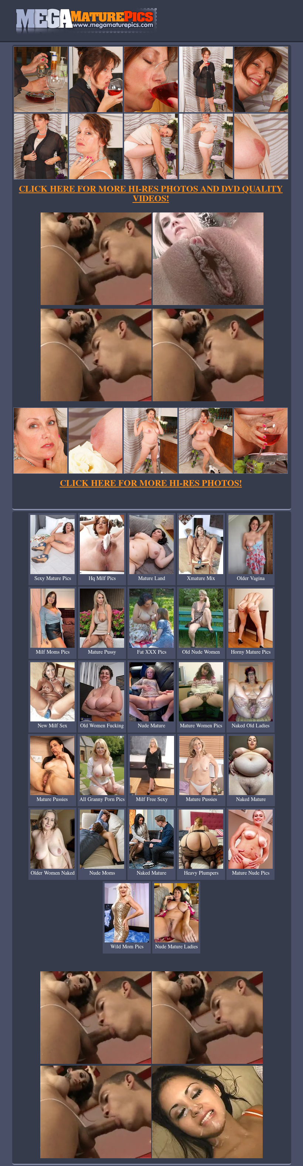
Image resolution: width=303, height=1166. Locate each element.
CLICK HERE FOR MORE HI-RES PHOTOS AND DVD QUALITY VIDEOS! (151, 193)
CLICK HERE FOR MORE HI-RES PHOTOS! (151, 482)
